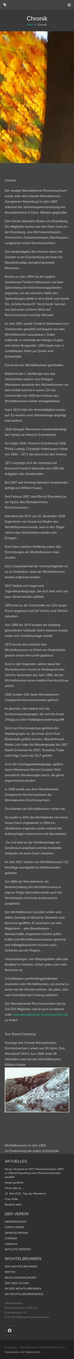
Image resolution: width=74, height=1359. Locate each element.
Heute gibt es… (14, 1188)
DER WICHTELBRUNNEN (21, 1266)
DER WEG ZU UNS (17, 1283)
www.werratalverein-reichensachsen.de (40, 1014)
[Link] (5, 5)
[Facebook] (10, 1331)
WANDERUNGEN (15, 1221)
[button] (69, 4)
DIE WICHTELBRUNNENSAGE (24, 1294)
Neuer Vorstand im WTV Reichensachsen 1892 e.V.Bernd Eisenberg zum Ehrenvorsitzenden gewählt (34, 1172)
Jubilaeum (11, 1243)
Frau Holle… (13, 1199)
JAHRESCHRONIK (16, 1232)
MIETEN (10, 1272)
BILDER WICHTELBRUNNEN (23, 1288)
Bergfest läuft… (14, 1204)
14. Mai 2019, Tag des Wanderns (25, 1193)
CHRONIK (11, 1238)
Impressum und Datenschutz (23, 1352)
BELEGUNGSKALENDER (20, 1277)
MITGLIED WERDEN (18, 1249)
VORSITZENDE (14, 1227)
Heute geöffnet (14, 1182)
